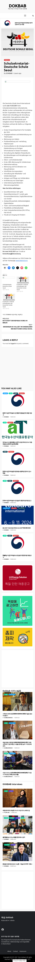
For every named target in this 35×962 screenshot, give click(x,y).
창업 (23, 817)
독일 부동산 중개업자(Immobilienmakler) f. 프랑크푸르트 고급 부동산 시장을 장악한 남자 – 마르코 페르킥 (17, 744)
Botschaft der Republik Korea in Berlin (15, 320)
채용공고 (7, 60)
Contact (15, 951)
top (11, 393)
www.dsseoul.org (21, 260)
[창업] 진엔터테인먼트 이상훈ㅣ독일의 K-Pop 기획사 (17, 864)
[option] (17, 23)
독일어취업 (14, 314)
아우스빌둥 (12, 694)
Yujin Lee (7, 812)
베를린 (15, 393)
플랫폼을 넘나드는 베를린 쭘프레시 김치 (14, 837)
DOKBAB (9, 73)
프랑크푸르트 (18, 422)
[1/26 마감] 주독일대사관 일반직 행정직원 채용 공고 (17, 500)
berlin (5, 393)
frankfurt (6, 508)
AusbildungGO (8, 717)
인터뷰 (11, 791)
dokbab (17, 5)
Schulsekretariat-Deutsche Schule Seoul (7, 286)
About (9, 951)
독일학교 (20, 314)
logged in (13, 343)
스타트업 (12, 817)
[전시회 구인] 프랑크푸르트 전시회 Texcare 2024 (16, 528)
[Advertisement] (17, 366)
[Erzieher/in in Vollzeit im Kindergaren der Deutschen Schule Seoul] (23, 280)
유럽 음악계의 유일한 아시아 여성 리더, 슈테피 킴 (16, 810)
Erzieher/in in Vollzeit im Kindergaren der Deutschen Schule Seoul (17, 327)
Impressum (23, 951)
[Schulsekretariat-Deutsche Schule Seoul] (9, 280)
